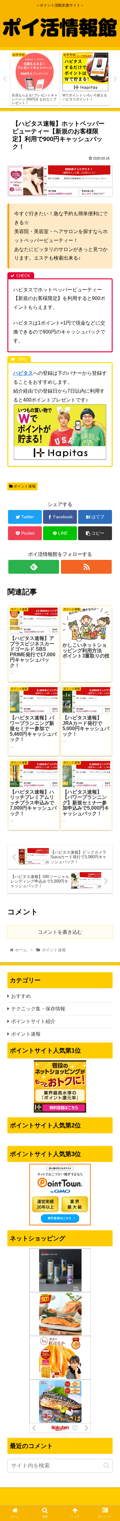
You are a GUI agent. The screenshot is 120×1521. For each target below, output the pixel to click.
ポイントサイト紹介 (33, 1021)
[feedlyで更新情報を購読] (33, 567)
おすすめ (21, 996)
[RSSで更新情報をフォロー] (86, 567)
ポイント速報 (24, 486)
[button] (106, 1465)
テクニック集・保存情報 (38, 1008)
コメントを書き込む (60, 932)
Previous (5, 79)
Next (115, 79)
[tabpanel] (34, 78)
